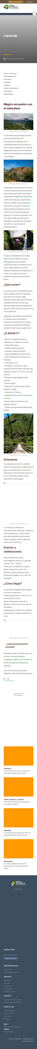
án (28, 659)
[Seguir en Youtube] (21, 889)
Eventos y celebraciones (11, 88)
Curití (20, 659)
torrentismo (18, 212)
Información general (10, 76)
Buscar (30, 2)
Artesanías (7, 85)
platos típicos (11, 291)
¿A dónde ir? (7, 82)
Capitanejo (8, 659)
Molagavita (14, 663)
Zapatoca (7, 666)
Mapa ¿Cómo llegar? (15, 2)
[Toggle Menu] (34, 13)
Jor (24, 659)
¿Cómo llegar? (8, 91)
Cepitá (15, 659)
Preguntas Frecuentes (10, 958)
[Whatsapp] (10, 681)
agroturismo (26, 203)
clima (12, 259)
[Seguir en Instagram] (18, 889)
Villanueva (23, 663)
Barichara (21, 656)
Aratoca (14, 656)
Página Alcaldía (8, 94)
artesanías (17, 467)
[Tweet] (5, 681)
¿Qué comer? (8, 79)
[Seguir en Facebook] (16, 889)
